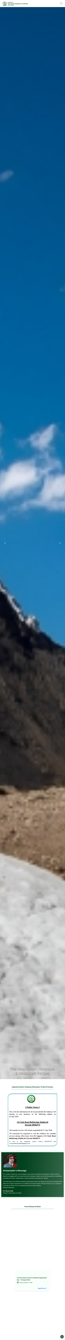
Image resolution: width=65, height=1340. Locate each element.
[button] (5, 543)
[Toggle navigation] (61, 3)
